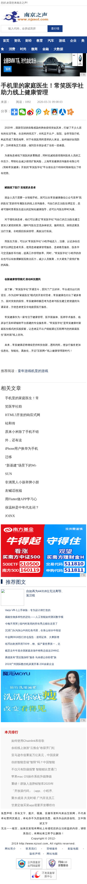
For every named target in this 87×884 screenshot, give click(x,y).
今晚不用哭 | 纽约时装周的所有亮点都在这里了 (31, 623)
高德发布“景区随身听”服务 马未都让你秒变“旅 (30, 657)
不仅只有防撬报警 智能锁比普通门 (34, 769)
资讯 (17, 40)
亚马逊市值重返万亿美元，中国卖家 (35, 755)
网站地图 (52, 853)
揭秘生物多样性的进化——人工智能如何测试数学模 (34, 616)
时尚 (23, 49)
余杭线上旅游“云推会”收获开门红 (33, 748)
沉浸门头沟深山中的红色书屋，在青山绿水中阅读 (33, 630)
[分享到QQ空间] (46, 112)
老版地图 (73, 848)
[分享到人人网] (62, 112)
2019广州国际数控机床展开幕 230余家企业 (29, 664)
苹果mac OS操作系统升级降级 (31, 776)
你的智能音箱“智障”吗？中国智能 (33, 762)
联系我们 (31, 848)
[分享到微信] (22, 112)
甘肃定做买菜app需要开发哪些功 (33, 805)
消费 (12, 49)
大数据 (58, 49)
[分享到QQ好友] (54, 112)
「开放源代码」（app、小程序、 (33, 790)
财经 (28, 40)
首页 (6, 40)
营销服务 (52, 848)
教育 (40, 40)
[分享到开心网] (70, 112)
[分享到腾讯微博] (38, 112)
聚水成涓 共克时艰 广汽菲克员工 (32, 798)
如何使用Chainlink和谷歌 (27, 740)
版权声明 (35, 853)
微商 (34, 49)
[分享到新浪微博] (30, 112)
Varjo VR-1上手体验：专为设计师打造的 (27, 610)
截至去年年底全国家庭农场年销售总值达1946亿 (32, 650)
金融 (45, 49)
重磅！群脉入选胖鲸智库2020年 (32, 783)
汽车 (51, 40)
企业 (73, 40)
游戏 (62, 40)
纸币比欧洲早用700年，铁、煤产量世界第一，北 (32, 643)
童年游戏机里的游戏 (33, 371)
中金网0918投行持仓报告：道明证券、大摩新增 (32, 637)
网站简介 (10, 848)
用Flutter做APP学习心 (21, 499)
